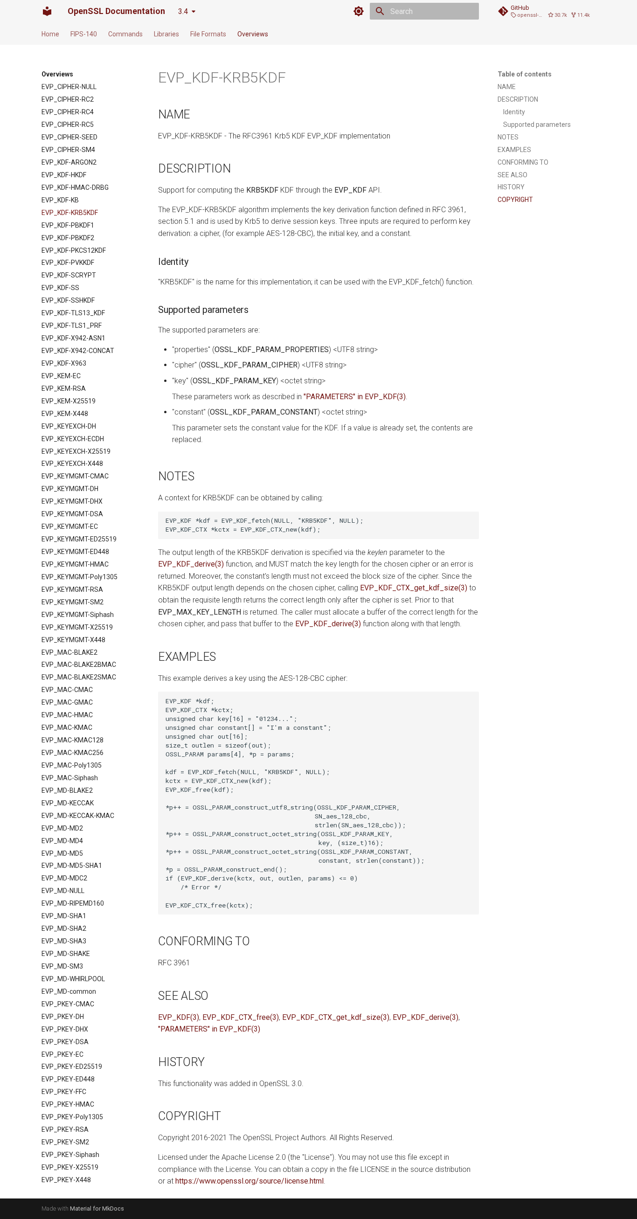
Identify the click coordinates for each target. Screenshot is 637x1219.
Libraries (166, 34)
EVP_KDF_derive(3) (191, 564)
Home (50, 34)
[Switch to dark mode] (358, 11)
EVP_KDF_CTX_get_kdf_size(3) (413, 587)
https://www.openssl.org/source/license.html (249, 1181)
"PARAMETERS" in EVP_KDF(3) (355, 396)
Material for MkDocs (97, 1208)
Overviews (252, 34)
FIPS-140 (83, 34)
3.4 (183, 11)
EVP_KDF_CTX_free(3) (240, 1017)
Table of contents (525, 74)
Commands (125, 34)
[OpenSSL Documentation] (47, 11)
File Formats (208, 34)
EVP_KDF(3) (178, 1017)
